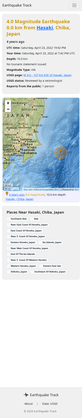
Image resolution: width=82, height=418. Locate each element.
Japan (29, 199)
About (28, 404)
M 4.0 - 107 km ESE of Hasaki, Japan (47, 75)
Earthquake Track (17, 5)
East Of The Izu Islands (23, 253)
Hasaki (45, 27)
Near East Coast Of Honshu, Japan (29, 224)
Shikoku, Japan (19, 271)
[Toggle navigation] (74, 5)
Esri (76, 189)
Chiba (20, 199)
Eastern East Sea (52, 265)
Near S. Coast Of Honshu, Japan (28, 236)
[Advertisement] (41, 331)
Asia (36, 218)
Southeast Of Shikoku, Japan (49, 271)
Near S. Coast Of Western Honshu (29, 259)
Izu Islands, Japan (52, 242)
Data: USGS (50, 404)
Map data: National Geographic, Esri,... (42, 189)
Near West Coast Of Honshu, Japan (29, 248)
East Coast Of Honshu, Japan (26, 230)
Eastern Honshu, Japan (23, 242)
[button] (61, 151)
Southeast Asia (19, 218)
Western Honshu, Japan (23, 265)
